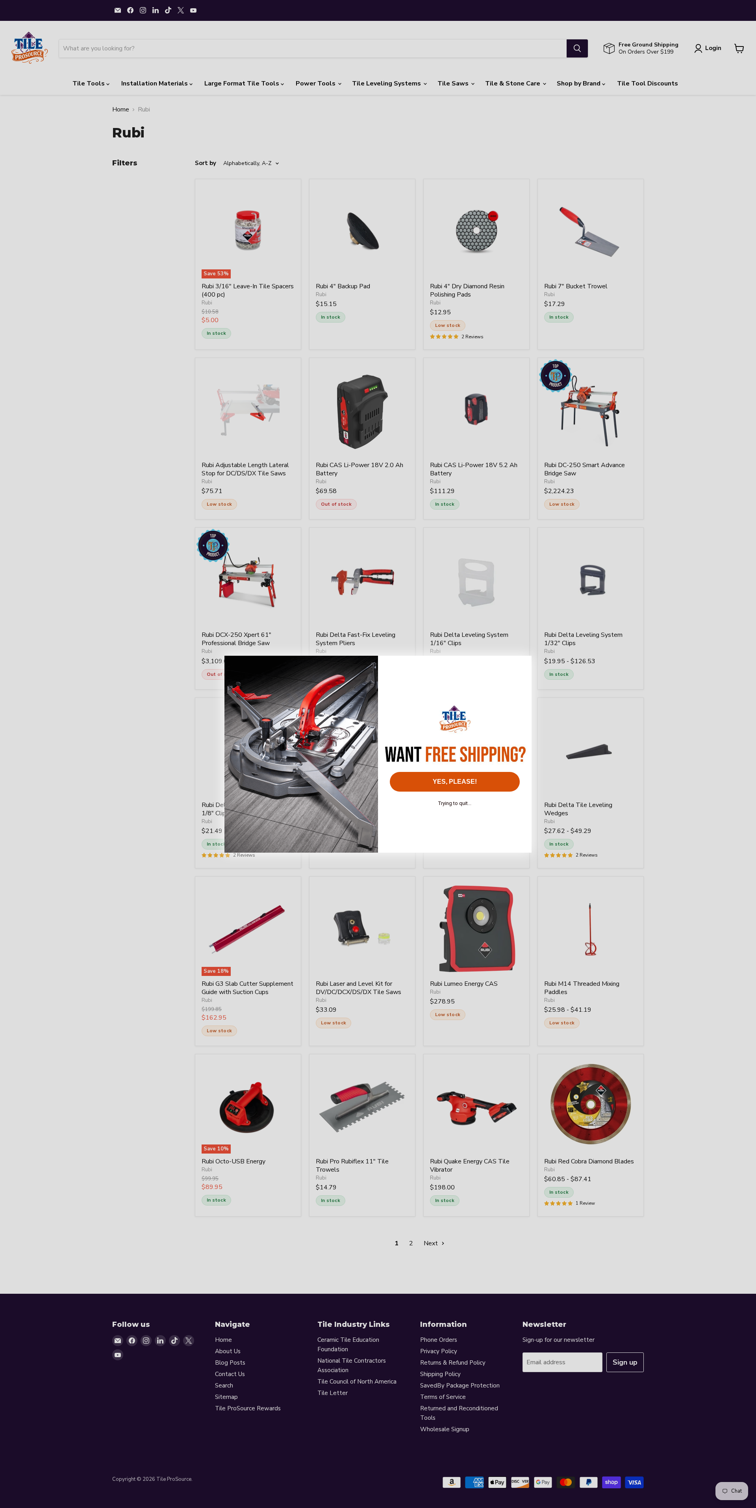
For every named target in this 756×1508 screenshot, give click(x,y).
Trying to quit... (454, 803)
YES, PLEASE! (455, 781)
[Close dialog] (521, 666)
